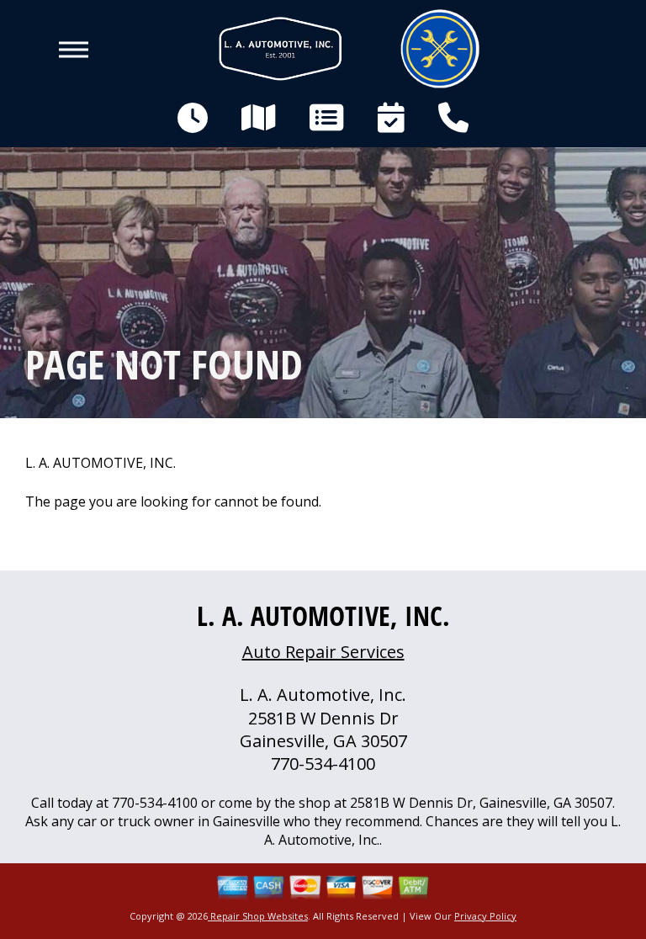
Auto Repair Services (323, 651)
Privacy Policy (485, 916)
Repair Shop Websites (258, 916)
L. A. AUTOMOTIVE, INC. (100, 463)
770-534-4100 (323, 763)
